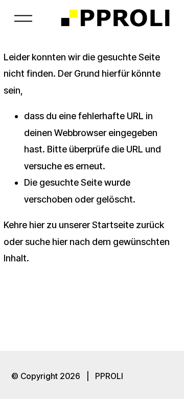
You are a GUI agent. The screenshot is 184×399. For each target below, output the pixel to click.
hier (36, 224)
